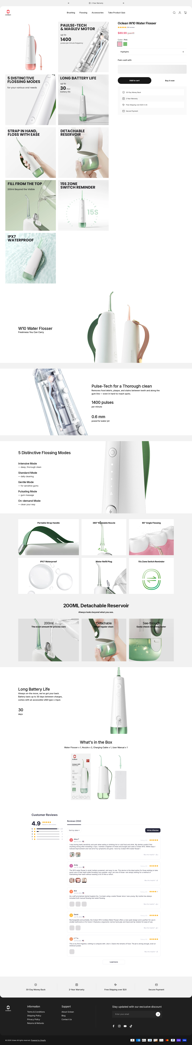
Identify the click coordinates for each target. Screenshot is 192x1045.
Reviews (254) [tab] (74, 821)
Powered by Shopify (38, 1040)
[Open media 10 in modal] (30, 47)
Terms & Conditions (36, 1012)
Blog (64, 1015)
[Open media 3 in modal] (30, 99)
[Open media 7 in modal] (30, 205)
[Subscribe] (158, 1014)
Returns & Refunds (35, 1023)
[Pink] (120, 44)
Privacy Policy (33, 1019)
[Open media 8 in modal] (83, 205)
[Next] (123, 3)
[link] (48, 537)
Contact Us (67, 1019)
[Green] (125, 44)
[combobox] (74, 830)
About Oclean (68, 1012)
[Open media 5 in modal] (30, 152)
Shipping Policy (34, 1015)
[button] (126, 27)
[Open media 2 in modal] (83, 47)
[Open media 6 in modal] (83, 152)
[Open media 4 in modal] (83, 99)
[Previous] (68, 3)
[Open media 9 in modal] (30, 258)
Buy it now (170, 80)
